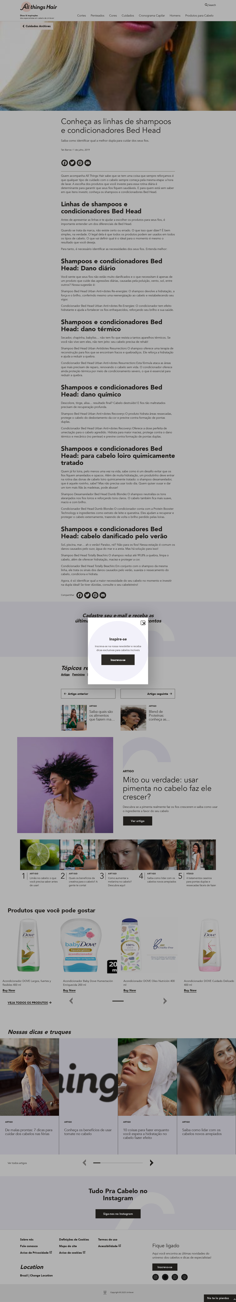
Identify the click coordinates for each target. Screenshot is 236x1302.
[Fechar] (143, 623)
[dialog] (118, 651)
